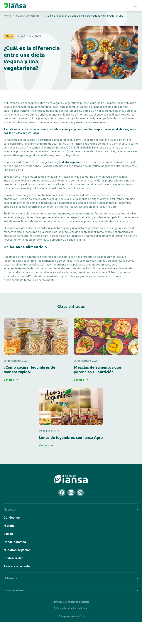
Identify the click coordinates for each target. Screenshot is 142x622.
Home (7, 15)
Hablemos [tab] (10, 578)
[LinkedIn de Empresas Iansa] (71, 492)
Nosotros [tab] (10, 509)
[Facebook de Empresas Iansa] (61, 492)
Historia (9, 525)
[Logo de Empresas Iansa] (15, 5)
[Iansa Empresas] (71, 479)
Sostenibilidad (13, 558)
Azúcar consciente (17, 566)
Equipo (8, 534)
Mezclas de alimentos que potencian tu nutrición (97, 369)
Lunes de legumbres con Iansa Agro (71, 437)
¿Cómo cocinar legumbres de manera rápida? (29, 369)
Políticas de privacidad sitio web (71, 608)
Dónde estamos (15, 542)
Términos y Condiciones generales (71, 601)
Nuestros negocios (17, 550)
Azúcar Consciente (28, 15)
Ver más (9, 379)
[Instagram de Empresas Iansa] (80, 492)
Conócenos (12, 517)
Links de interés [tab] (14, 590)
